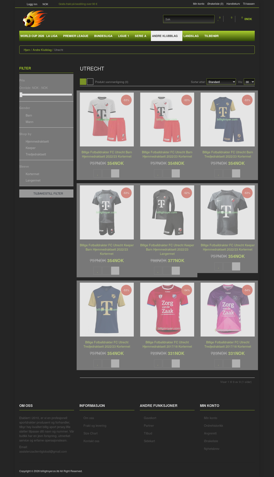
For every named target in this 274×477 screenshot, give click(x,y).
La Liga (51, 36)
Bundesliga (103, 36)
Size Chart (90, 433)
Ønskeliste (211, 441)
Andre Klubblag (165, 36)
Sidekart (149, 441)
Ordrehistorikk (213, 425)
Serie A (140, 36)
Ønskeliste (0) (215, 3)
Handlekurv (233, 3)
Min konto (198, 3)
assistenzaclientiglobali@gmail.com (43, 451)
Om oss (88, 418)
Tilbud (148, 433)
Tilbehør (211, 36)
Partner (149, 425)
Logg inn (31, 4)
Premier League (75, 36)
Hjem (27, 50)
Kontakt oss (91, 441)
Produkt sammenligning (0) (111, 82)
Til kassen (249, 3)
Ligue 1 (123, 36)
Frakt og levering (94, 425)
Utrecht (58, 50)
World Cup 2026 (32, 36)
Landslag (191, 36)
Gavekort (150, 418)
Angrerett (210, 433)
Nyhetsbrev (211, 448)
